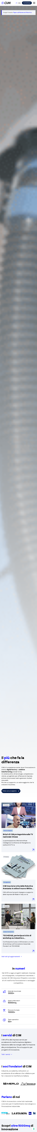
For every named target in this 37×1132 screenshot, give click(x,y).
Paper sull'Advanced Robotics (22, 12)
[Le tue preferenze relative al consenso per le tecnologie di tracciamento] (34, 1129)
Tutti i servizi (5, 1054)
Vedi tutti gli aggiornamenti (10, 956)
